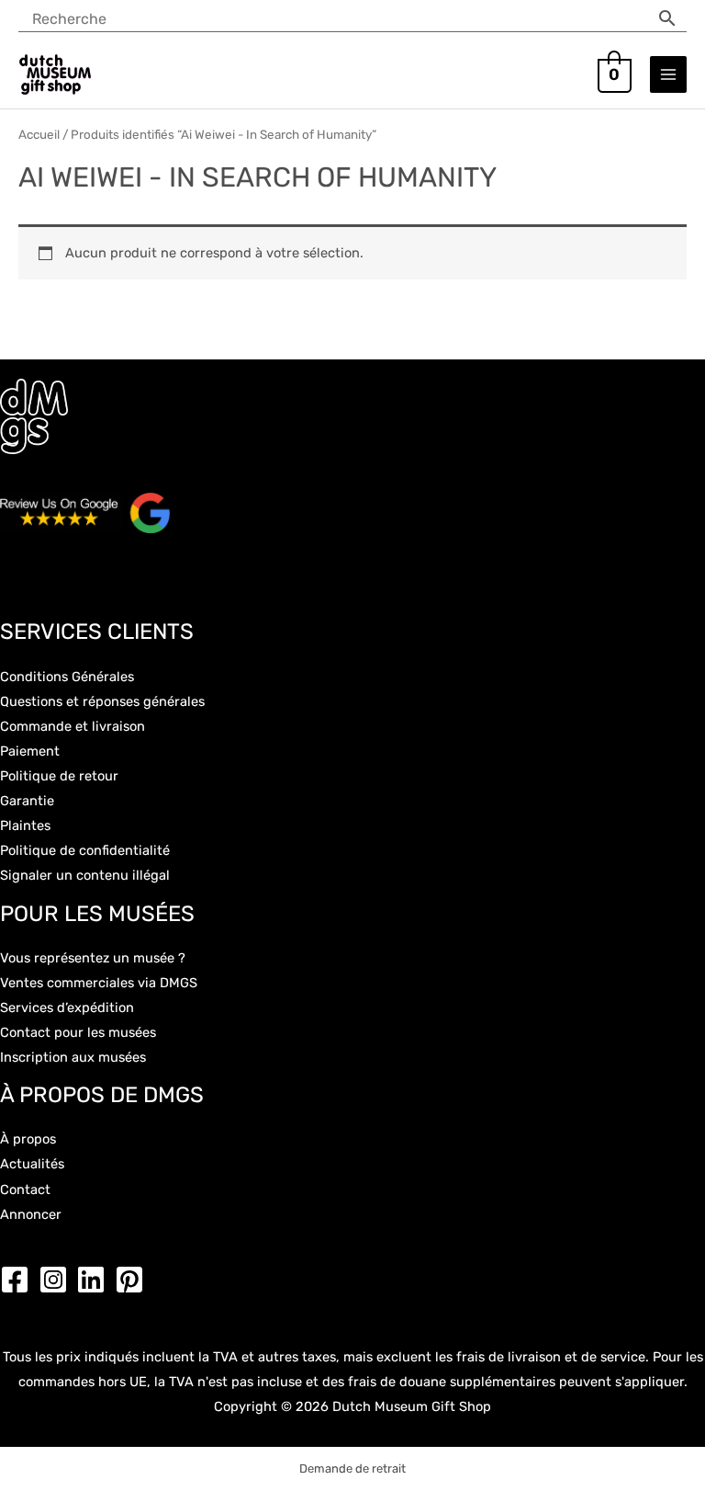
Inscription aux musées (73, 1057)
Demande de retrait (352, 1468)
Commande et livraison (72, 726)
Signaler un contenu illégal (85, 875)
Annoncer (31, 1214)
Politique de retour (59, 776)
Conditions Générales (67, 676)
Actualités (32, 1163)
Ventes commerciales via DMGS (98, 982)
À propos (28, 1139)
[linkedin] (95, 1279)
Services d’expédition (67, 1007)
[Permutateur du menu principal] (668, 74)
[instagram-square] (58, 1279)
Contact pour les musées (78, 1032)
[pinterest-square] (134, 1279)
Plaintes (25, 825)
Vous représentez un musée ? (92, 958)
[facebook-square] (19, 1279)
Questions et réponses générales (102, 701)
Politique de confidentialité (85, 850)
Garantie (27, 800)
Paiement (30, 751)
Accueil (39, 134)
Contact (25, 1189)
